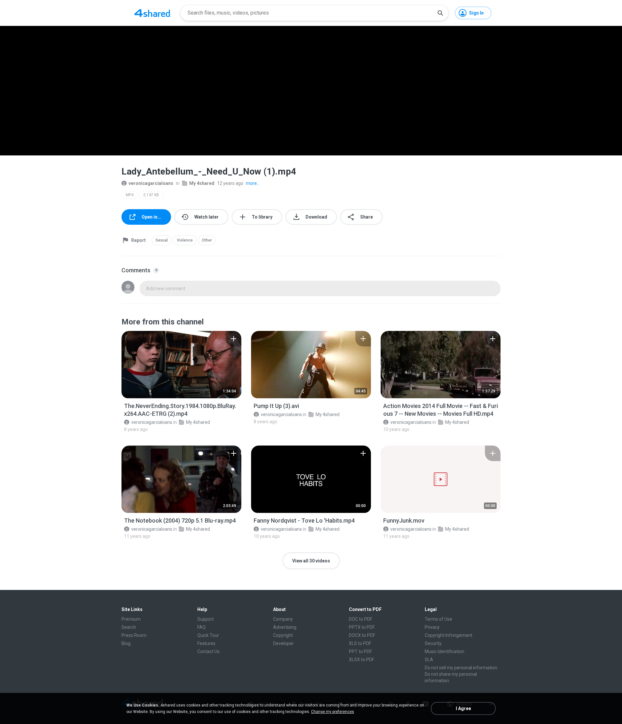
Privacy (432, 627)
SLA (429, 659)
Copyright (283, 635)
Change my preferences (332, 711)
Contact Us (208, 651)
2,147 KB (151, 195)
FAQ (201, 627)
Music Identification (444, 651)
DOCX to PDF (362, 635)
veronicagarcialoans (151, 183)
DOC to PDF (360, 619)
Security (433, 643)
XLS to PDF (360, 643)
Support (205, 619)
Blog (126, 643)
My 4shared (201, 183)
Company (283, 619)
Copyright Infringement (448, 635)
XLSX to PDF (361, 659)
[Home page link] (152, 13)
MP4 (129, 195)
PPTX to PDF (362, 627)
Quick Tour (208, 635)
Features (206, 643)
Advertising (284, 627)
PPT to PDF (360, 651)
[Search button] (440, 13)
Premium (131, 619)
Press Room (133, 635)
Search (128, 627)
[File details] (181, 364)
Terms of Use (438, 619)
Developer (283, 643)
